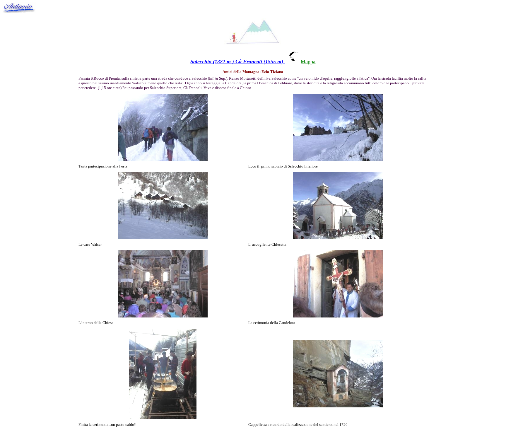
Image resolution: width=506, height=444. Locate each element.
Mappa (308, 61)
